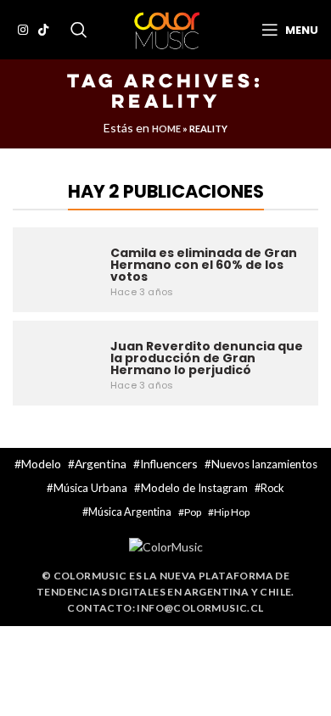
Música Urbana (90, 488)
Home (166, 128)
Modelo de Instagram (194, 488)
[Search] (79, 30)
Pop (192, 512)
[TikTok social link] (43, 30)
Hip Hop (232, 512)
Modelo (41, 463)
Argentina (100, 463)
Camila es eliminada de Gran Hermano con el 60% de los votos (203, 264)
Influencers (169, 463)
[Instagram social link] (23, 30)
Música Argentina (129, 512)
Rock (272, 488)
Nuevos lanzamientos (264, 464)
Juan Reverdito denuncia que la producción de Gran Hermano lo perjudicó (206, 358)
